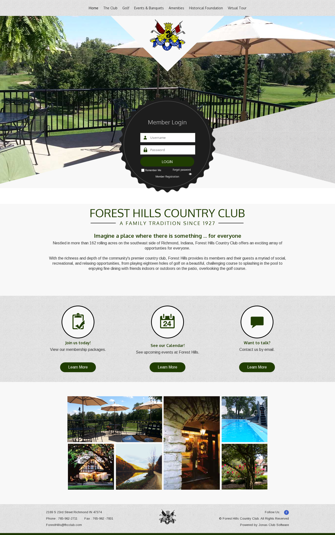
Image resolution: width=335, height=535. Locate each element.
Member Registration (167, 176)
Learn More (78, 367)
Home (93, 8)
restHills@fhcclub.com (66, 525)
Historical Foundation (206, 8)
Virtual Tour (237, 8)
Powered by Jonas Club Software (264, 525)
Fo (48, 525)
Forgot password (182, 169)
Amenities (176, 8)
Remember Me (153, 170)
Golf (125, 8)
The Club (110, 8)
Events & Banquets (149, 8)
